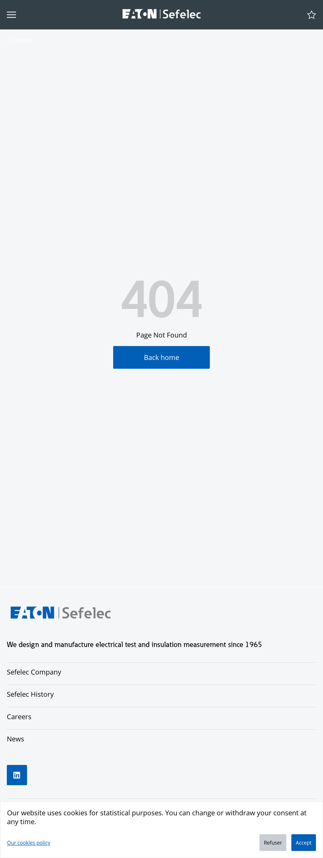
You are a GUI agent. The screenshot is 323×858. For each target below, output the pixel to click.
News (15, 738)
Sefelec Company (34, 671)
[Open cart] (311, 14)
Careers (19, 716)
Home (22, 40)
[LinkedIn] (17, 775)
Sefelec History (30, 694)
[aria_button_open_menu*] (11, 14)
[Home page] (162, 15)
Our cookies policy (28, 842)
